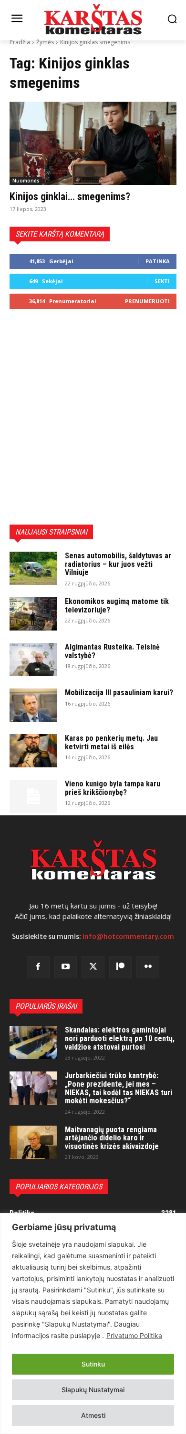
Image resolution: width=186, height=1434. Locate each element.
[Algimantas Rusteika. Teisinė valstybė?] (33, 659)
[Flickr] (147, 967)
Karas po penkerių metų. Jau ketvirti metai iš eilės (111, 742)
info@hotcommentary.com (128, 936)
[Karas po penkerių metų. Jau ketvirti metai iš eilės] (33, 750)
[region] (93, 1323)
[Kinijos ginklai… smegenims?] (93, 143)
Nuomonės (26, 180)
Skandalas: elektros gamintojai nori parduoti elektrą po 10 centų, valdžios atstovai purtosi (120, 1038)
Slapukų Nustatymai (93, 1390)
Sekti (162, 281)
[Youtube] (65, 967)
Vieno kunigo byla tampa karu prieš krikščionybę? (112, 788)
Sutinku (93, 1364)
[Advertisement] (93, 416)
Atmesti (93, 1415)
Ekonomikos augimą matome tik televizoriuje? (117, 605)
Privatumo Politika (134, 1335)
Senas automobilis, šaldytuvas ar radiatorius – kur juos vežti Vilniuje (118, 564)
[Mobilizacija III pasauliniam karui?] (33, 705)
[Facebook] (38, 967)
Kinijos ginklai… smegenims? (70, 196)
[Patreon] (120, 967)
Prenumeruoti (147, 301)
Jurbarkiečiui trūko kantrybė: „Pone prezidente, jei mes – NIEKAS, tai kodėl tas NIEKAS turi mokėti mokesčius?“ (118, 1088)
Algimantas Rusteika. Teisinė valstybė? (112, 651)
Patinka (157, 261)
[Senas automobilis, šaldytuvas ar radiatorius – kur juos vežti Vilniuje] (33, 568)
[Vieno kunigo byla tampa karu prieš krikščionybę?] (33, 796)
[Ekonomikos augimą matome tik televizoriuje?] (33, 614)
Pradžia (20, 42)
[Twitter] (93, 967)
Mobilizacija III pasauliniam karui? (119, 692)
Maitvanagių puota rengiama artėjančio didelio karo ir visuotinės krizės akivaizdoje (112, 1138)
